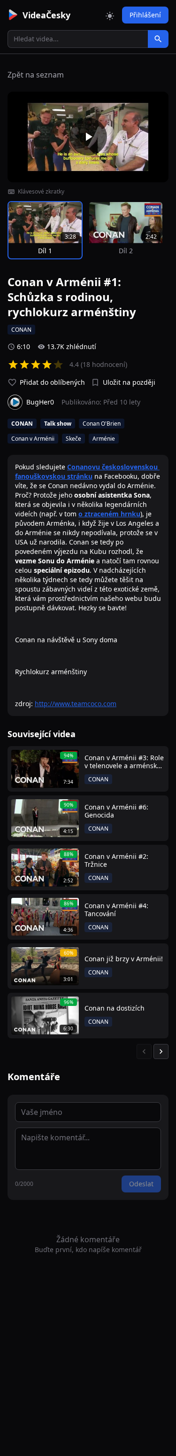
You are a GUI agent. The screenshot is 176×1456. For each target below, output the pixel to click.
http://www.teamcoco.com (75, 703)
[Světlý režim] (109, 15)
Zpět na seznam (36, 75)
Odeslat (141, 1183)
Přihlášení (145, 14)
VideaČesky (46, 15)
